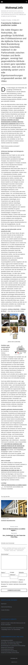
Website (21, 572)
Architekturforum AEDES (7, 640)
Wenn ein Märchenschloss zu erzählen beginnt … (14, 528)
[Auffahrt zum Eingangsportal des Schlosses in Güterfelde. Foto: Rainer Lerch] (5, 317)
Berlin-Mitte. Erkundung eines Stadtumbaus (11, 642)
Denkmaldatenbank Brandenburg (9, 650)
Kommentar (5, 554)
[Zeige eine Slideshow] (14, 341)
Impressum (3, 603)
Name (3, 572)
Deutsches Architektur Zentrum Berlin (10, 652)
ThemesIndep (16, 629)
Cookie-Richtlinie (5, 610)
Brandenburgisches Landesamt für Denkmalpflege (13, 645)
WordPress (10, 627)
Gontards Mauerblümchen (8, 520)
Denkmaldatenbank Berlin (7, 649)
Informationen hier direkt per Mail (10, 470)
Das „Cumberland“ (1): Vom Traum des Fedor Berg (14, 535)
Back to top (14, 662)
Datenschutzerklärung (6, 606)
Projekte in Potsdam (6, 20)
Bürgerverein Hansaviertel (7, 647)
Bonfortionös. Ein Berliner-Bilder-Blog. (10, 643)
